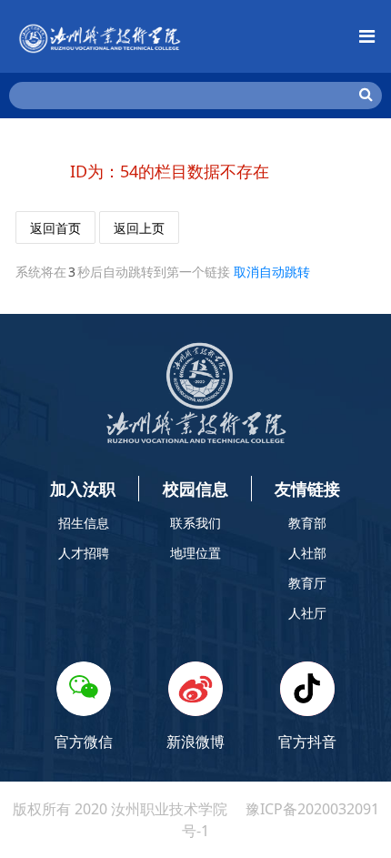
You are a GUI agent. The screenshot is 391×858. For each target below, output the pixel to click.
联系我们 (195, 522)
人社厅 (307, 612)
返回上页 (139, 228)
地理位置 (195, 552)
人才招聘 (83, 552)
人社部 (307, 552)
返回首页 (55, 228)
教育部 (307, 522)
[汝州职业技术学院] (100, 36)
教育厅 (307, 582)
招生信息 (83, 522)
